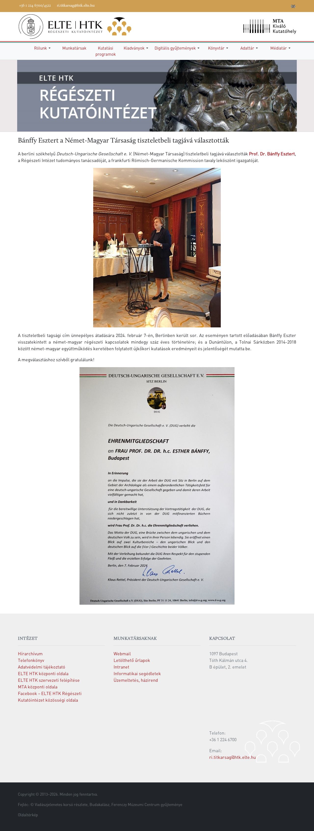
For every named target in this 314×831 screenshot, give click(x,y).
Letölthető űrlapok (132, 660)
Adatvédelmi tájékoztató (41, 667)
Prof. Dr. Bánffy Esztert (272, 153)
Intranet (121, 667)
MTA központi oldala (37, 686)
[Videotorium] (256, 5)
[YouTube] (264, 5)
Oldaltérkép (28, 814)
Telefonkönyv (31, 660)
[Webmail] (286, 5)
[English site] (293, 7)
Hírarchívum (30, 653)
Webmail (122, 653)
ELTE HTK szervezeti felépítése (49, 680)
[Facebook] (249, 5)
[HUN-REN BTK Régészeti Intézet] (81, 26)
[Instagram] (271, 5)
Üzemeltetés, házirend (136, 680)
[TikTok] (278, 5)
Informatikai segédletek (137, 673)
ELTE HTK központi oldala (43, 673)
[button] (43, 48)
